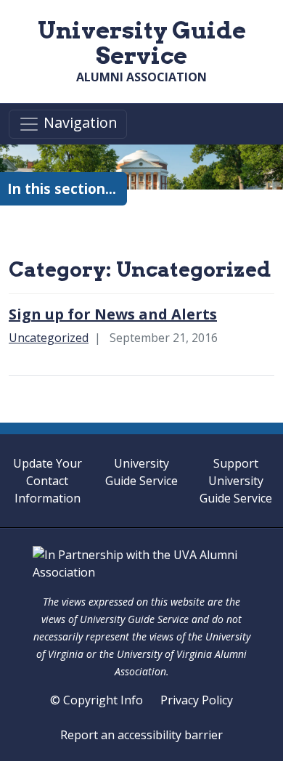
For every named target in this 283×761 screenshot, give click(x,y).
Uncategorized (49, 338)
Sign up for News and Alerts (113, 314)
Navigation (79, 123)
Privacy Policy (196, 700)
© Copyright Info (96, 700)
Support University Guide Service (236, 480)
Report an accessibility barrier (141, 735)
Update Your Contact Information (47, 480)
